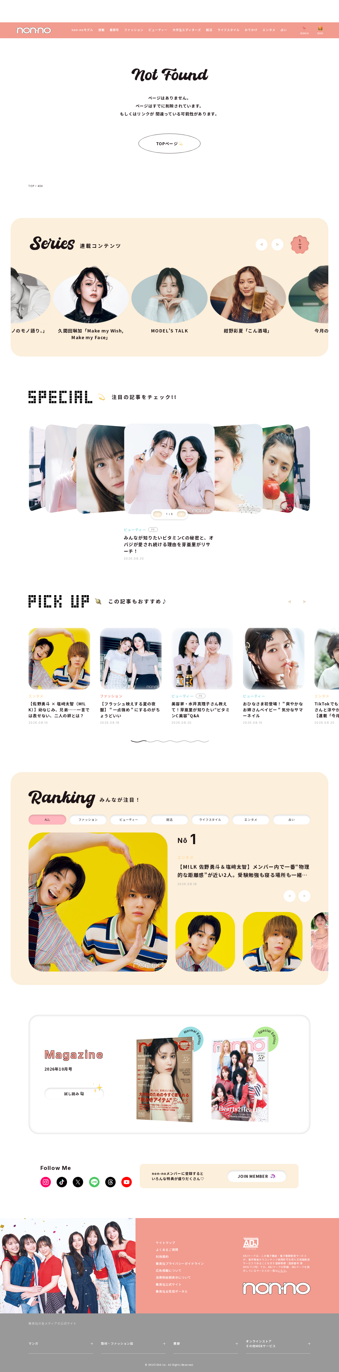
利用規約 (162, 1256)
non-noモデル (82, 29)
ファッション (133, 29)
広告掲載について (169, 1270)
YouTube (126, 1182)
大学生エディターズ (186, 29)
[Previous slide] (157, 514)
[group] (98, 902)
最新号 (114, 29)
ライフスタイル (228, 29)
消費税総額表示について (173, 1277)
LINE (94, 1182)
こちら (282, 1270)
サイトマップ (165, 1242)
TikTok (62, 1182)
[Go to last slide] (262, 245)
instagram (45, 1182)
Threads (110, 1182)
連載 (101, 29)
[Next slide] (277, 245)
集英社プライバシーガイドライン (180, 1263)
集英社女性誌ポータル (172, 1291)
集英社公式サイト (169, 1284)
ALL (47, 819)
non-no (276, 1288)
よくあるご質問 (167, 1249)
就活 (209, 29)
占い (283, 29)
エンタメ (269, 29)
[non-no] (34, 30)
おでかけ (251, 29)
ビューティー (158, 29)
